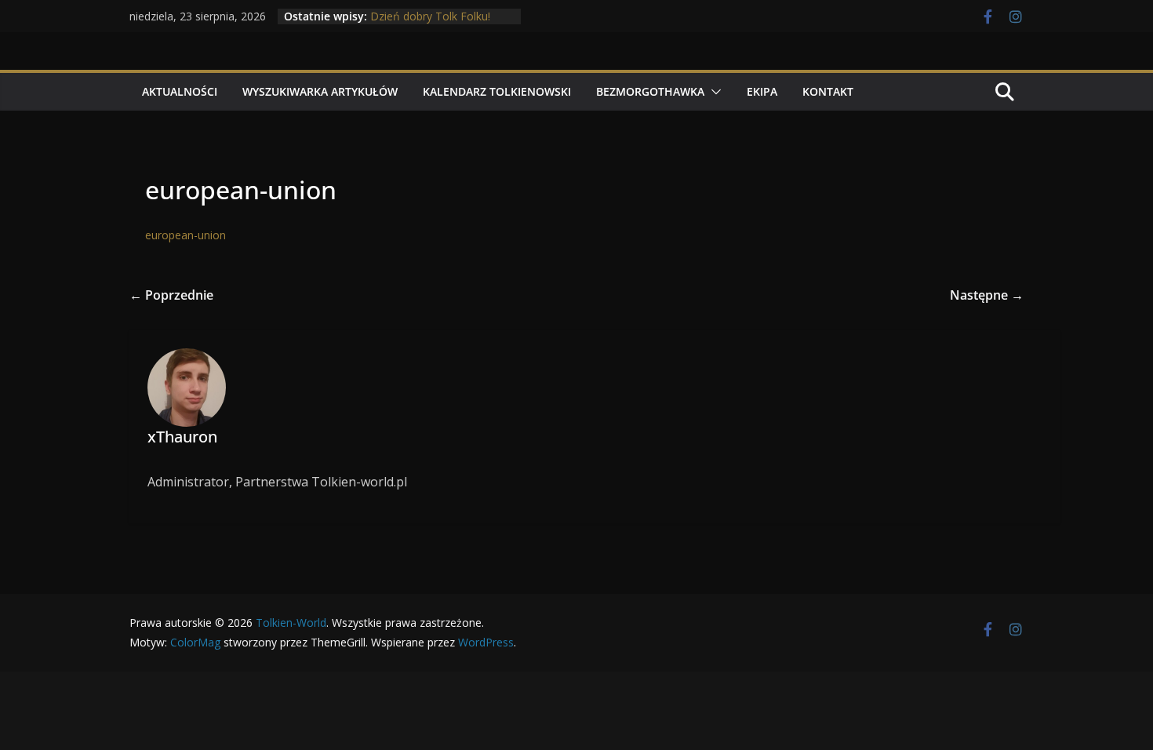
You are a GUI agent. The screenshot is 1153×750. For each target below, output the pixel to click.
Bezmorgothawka (650, 91)
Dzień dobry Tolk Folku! (430, 16)
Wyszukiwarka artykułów (320, 91)
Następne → (987, 295)
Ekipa (762, 91)
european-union (185, 235)
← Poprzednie (171, 295)
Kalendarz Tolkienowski (497, 91)
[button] (713, 92)
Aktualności (179, 91)
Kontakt (827, 91)
